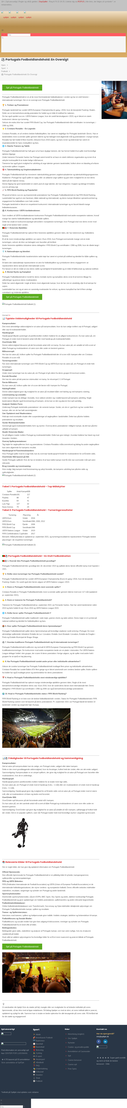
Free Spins (72, 1069)
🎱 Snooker (38, 1075)
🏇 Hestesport (39, 1059)
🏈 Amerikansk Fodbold (42, 1038)
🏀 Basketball (38, 1047)
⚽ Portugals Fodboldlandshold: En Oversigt (19, 74)
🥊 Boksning (38, 1050)
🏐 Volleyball (38, 1072)
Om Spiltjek (72, 1038)
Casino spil (72, 1064)
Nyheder (71, 1043)
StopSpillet (43, 1)
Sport (3, 68)
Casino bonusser (75, 1060)
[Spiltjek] (16, 17)
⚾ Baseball (38, 1044)
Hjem (3, 65)
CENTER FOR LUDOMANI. (16, 1053)
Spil (69, 1056)
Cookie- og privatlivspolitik (78, 1047)
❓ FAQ (36, 1065)
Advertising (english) (76, 1034)
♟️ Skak (36, 1078)
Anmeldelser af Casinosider (79, 1051)
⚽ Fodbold (37, 1081)
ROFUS (81, 1)
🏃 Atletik (37, 1034)
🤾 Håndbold (38, 1062)
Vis (9, 315)
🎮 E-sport (37, 1056)
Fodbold (4, 71)
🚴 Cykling (37, 1053)
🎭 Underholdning (40, 1069)
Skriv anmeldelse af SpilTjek (12, 1062)
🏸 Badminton (39, 1041)
